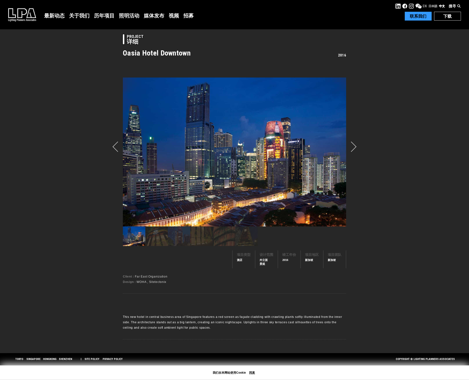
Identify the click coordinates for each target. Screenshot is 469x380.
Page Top (456, 364)
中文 (442, 6)
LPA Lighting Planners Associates (22, 14)
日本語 (432, 6)
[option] (234, 151)
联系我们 (418, 16)
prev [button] (118, 147)
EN (425, 6)
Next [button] (351, 147)
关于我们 (79, 16)
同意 (252, 372)
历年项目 (104, 16)
